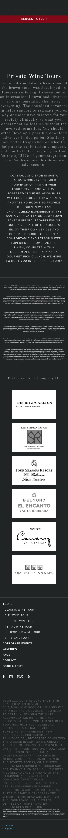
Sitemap (9, 824)
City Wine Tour (17, 615)
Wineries (10, 649)
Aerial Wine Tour (18, 626)
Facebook (4, 676)
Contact (9, 660)
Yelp (29, 676)
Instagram (11, 676)
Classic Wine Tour (19, 609)
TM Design (30, 704)
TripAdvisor (20, 676)
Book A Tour (13, 666)
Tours (8, 604)
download (14, 772)
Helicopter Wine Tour (22, 632)
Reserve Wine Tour (20, 621)
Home (8, 828)
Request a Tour (34, 19)
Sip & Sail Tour (17, 637)
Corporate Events (18, 643)
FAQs (6, 654)
